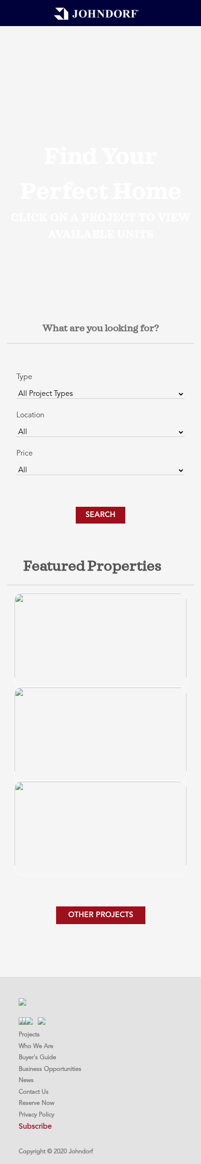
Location (30, 415)
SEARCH (100, 515)
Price (24, 453)
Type (24, 377)
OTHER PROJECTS (100, 915)
